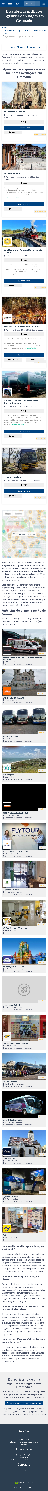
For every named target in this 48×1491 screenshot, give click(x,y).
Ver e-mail (14, 360)
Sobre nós (24, 1437)
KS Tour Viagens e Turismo (15, 928)
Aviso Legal (24, 1457)
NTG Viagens (8, 775)
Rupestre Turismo (11, 890)
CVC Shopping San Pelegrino (15, 1043)
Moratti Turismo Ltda (12, 1120)
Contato (24, 1470)
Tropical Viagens (10, 736)
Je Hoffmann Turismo (14, 111)
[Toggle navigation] (43, 3)
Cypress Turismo (10, 1197)
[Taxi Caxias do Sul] (11, 1005)
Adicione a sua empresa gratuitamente (24, 1403)
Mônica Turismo (10, 1082)
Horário (14, 132)
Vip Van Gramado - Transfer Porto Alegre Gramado (21, 402)
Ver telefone (25, 128)
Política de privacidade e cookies (24, 1460)
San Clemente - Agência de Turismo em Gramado (23, 251)
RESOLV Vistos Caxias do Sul (15, 813)
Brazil (4, 27)
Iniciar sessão (24, 1440)
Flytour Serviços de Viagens (15, 851)
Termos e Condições (24, 1455)
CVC (4, 1235)
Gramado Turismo (13, 477)
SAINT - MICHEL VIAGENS (13, 698)
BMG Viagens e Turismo (13, 967)
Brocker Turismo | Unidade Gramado (22, 326)
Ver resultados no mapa (24, 534)
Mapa (24, 121)
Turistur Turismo (12, 173)
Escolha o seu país (25, 1483)
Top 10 (12, 47)
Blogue (24, 1444)
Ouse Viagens (9, 1158)
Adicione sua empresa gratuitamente (24, 1442)
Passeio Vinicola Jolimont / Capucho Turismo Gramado (22, 658)
